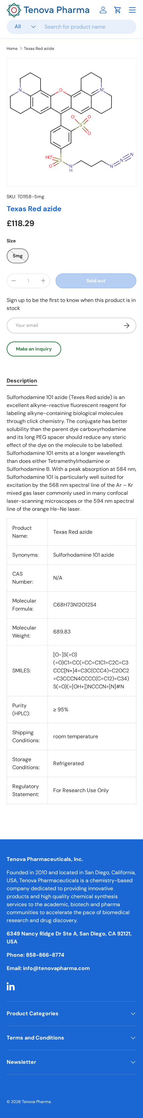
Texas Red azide (39, 48)
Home (12, 48)
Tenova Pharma (36, 1101)
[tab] (22, 380)
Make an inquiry (34, 349)
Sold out (95, 281)
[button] (117, 10)
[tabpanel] (71, 602)
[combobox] (71, 27)
